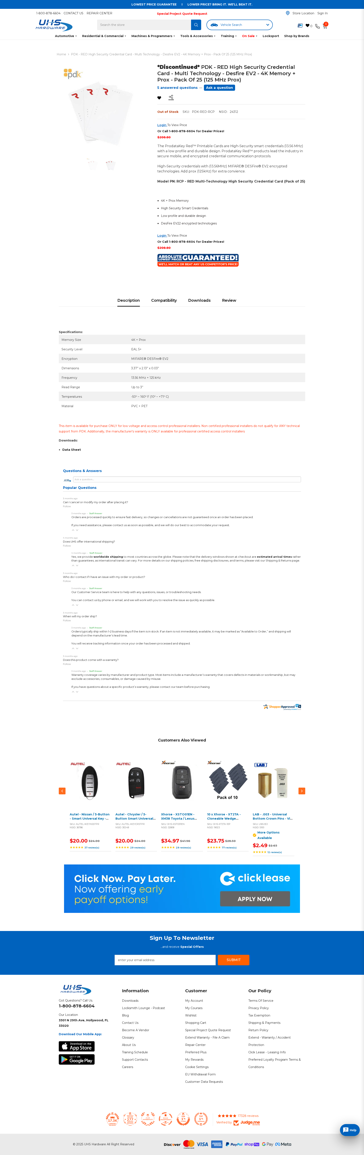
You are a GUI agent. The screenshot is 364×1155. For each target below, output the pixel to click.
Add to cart (89, 786)
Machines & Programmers (151, 36)
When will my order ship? (80, 616)
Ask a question (219, 88)
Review (229, 300)
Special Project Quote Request (182, 14)
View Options (272, 786)
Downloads (199, 300)
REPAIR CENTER (99, 13)
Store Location (303, 13)
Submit (234, 960)
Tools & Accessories (196, 36)
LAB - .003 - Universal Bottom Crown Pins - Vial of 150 (273, 818)
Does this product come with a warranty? (91, 660)
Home (61, 54)
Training (227, 36)
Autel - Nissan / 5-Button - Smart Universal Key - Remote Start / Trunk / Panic (90, 820)
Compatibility (164, 300)
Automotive (64, 36)
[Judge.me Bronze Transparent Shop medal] (165, 1119)
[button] (73, 530)
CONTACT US (73, 13)
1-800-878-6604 (48, 13)
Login (162, 125)
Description (128, 300)
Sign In (322, 13)
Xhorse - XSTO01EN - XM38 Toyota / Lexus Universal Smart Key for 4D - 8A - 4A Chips (180, 820)
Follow (67, 506)
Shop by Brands (296, 36)
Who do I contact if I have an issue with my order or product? (104, 577)
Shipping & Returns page (282, 560)
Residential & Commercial (102, 36)
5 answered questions (177, 88)
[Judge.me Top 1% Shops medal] (183, 1119)
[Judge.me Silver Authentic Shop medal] (148, 1119)
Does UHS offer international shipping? (89, 541)
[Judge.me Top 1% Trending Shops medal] (201, 1119)
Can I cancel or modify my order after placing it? (95, 502)
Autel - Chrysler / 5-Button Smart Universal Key (134, 818)
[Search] (196, 25)
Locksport (271, 36)
